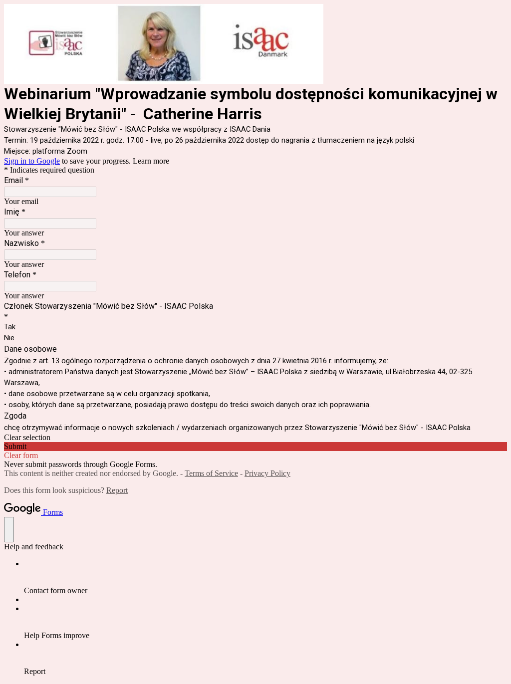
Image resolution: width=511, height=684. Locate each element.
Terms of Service (211, 473)
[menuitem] (265, 577)
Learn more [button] (151, 161)
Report (117, 490)
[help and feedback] (9, 529)
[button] (255, 437)
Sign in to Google (32, 161)
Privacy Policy (267, 473)
